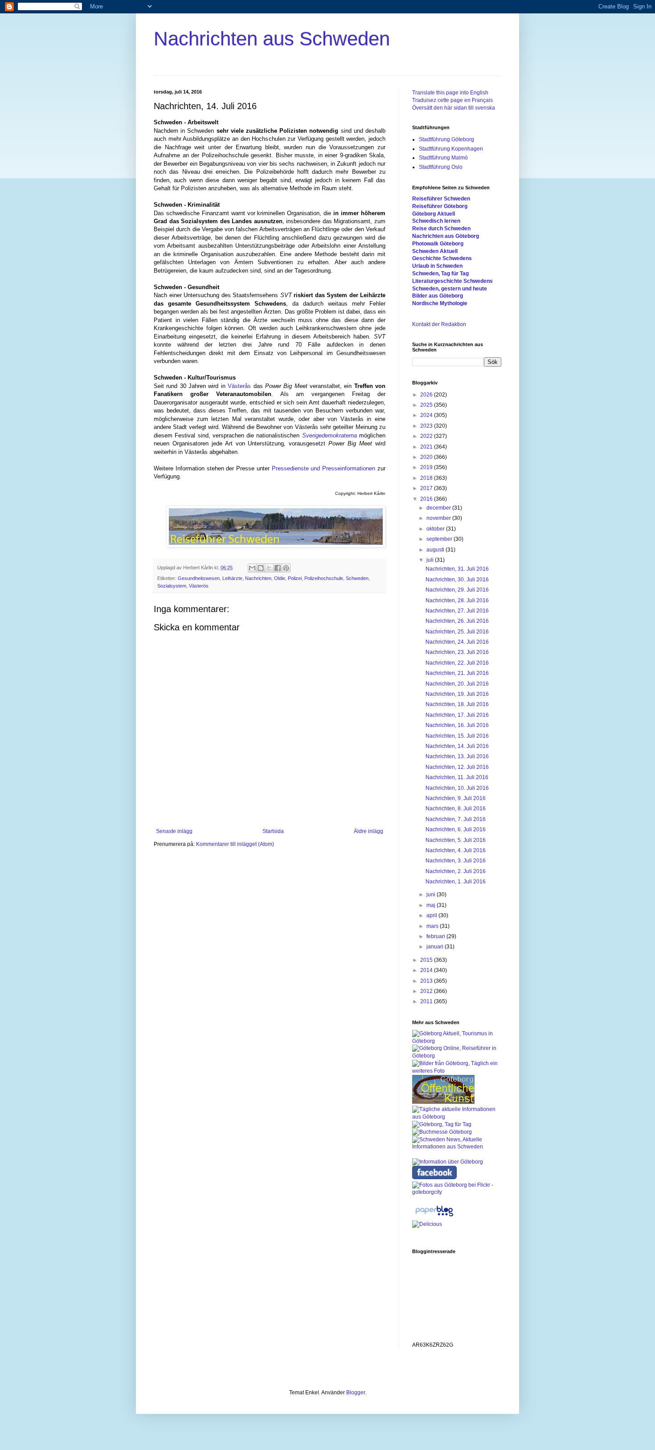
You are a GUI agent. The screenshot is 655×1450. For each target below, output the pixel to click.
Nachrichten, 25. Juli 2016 (457, 632)
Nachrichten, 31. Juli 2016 (457, 569)
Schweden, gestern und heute (449, 289)
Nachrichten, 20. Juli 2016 (457, 684)
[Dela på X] (269, 568)
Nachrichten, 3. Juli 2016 (456, 861)
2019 (427, 467)
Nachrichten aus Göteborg (445, 236)
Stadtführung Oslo (441, 167)
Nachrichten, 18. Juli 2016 (457, 704)
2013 (427, 981)
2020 (427, 457)
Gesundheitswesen (199, 578)
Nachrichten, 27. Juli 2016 (457, 611)
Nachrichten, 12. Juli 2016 (457, 767)
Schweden (357, 578)
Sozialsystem (171, 585)
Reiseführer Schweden (441, 199)
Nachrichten (258, 578)
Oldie (279, 578)
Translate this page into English (450, 93)
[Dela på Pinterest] (286, 568)
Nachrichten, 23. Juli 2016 (457, 652)
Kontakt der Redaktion (439, 324)
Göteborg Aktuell (433, 214)
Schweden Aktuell (435, 251)
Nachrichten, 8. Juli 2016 (456, 808)
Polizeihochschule (323, 578)
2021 (427, 447)
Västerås (239, 386)
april (432, 915)
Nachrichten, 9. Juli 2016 (456, 798)
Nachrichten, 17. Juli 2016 (457, 715)
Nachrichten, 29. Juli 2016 (457, 590)
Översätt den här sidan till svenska (453, 108)
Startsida (273, 831)
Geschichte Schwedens (442, 258)
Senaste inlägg (174, 831)
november (439, 518)
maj (431, 905)
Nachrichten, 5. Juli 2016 (456, 840)
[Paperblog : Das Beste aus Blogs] (434, 1216)
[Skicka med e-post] (252, 568)
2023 (427, 426)
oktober (436, 529)
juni (431, 894)
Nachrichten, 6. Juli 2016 (456, 829)
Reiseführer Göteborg (439, 206)
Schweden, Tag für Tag (440, 273)
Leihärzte (232, 578)
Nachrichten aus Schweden (272, 38)
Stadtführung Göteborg (446, 139)
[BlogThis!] (260, 568)
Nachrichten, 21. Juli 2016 (457, 673)
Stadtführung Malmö (443, 158)
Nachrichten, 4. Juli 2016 (456, 850)
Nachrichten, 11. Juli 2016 (457, 777)
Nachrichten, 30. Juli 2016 (457, 579)
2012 (427, 991)
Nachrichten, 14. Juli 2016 (457, 746)
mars (433, 926)
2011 (427, 1001)
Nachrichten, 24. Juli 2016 (457, 642)
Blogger (355, 1392)
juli (430, 560)
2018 (427, 478)
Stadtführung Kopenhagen (451, 149)
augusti (436, 550)
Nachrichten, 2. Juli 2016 (456, 871)
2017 (427, 488)
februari (436, 936)
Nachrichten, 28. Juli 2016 (457, 600)
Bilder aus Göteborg (437, 296)
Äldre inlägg (368, 831)
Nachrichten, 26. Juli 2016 (457, 621)
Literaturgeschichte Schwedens (452, 281)
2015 (427, 960)
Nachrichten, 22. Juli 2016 (457, 663)
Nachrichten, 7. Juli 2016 (456, 819)
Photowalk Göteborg (437, 244)
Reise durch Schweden (441, 228)
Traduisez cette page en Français (452, 100)
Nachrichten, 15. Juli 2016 (457, 736)
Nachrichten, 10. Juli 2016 (457, 788)
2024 (427, 415)
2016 (427, 499)
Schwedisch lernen (436, 221)
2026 (427, 395)
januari (435, 947)
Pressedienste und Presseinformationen (324, 468)
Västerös (199, 585)
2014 (427, 970)
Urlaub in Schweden (437, 266)
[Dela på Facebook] (277, 568)
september (440, 539)
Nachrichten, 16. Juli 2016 (457, 725)
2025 (427, 405)
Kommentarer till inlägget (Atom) (235, 844)
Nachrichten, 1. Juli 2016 (456, 881)
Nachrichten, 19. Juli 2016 (457, 694)
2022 (427, 436)
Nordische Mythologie (439, 303)
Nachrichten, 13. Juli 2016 (457, 756)
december (439, 508)
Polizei (295, 578)
